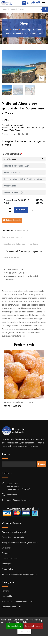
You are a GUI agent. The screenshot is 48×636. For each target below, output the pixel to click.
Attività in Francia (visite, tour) (14, 532)
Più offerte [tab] (33, 244)
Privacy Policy (7, 569)
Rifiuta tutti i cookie (33, 626)
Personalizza (24, 631)
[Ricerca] (45, 9)
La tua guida (7, 596)
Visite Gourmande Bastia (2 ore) (18, 403)
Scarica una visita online (11, 607)
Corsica (13, 127)
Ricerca (6, 454)
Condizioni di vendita (10, 558)
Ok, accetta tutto (14, 626)
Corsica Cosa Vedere (27, 127)
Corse (13, 125)
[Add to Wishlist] (32, 210)
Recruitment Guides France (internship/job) (19, 574)
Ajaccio (20, 125)
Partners (5, 591)
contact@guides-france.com (18, 500)
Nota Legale (7, 564)
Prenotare (21, 210)
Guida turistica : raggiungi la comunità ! (17, 601)
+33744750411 (13, 495)
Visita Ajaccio (15, 130)
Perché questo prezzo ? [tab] (12, 237)
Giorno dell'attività (12, 154)
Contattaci (6, 553)
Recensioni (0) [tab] (21, 231)
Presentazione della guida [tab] (13, 244)
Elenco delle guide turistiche (13, 537)
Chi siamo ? (6, 548)
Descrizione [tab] (7, 231)
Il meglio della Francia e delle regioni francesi (20, 542)
